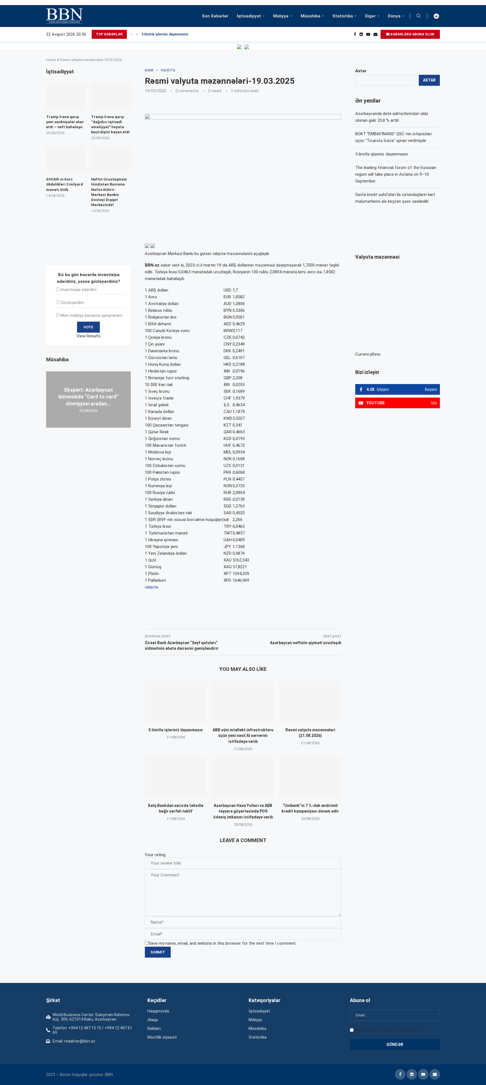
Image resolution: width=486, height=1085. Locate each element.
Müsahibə (310, 16)
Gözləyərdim (72, 302)
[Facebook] (355, 34)
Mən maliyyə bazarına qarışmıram (91, 315)
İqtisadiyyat (249, 16)
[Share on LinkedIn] (220, 621)
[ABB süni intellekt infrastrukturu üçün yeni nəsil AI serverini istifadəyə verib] (243, 701)
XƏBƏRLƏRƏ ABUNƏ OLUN (412, 34)
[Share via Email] (271, 621)
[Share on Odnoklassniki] (233, 621)
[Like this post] (182, 621)
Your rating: (155, 854)
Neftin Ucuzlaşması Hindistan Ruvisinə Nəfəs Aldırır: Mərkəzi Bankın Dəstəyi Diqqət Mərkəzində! (109, 192)
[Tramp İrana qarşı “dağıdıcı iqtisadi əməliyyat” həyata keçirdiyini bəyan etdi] (111, 96)
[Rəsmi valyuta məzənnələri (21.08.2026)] (310, 701)
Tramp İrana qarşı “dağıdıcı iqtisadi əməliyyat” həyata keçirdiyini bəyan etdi (110, 124)
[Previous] (131, 34)
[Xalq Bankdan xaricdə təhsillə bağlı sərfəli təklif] (175, 777)
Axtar (360, 70)
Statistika (342, 16)
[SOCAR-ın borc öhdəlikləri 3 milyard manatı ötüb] (66, 159)
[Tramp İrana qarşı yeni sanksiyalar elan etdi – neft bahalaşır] (66, 96)
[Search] (418, 16)
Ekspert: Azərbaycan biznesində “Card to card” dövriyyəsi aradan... (88, 397)
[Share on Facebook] (195, 621)
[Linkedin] (361, 34)
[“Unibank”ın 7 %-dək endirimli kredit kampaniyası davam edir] (310, 777)
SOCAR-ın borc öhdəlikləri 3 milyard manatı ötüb (64, 184)
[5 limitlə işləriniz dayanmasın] (175, 701)
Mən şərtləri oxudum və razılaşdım (386, 1029)
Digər (370, 16)
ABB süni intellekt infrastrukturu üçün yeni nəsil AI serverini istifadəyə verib (243, 736)
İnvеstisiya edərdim (78, 289)
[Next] (137, 34)
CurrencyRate (368, 354)
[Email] (375, 34)
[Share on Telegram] (258, 621)
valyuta (151, 587)
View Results (88, 336)
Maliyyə (281, 16)
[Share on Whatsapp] (245, 621)
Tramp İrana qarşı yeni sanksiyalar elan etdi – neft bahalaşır (65, 122)
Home (51, 60)
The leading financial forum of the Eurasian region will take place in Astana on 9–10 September (395, 174)
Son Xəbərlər (215, 16)
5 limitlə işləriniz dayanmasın (164, 34)
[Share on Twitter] (207, 621)
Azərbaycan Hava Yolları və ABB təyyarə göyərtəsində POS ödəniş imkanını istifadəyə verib (243, 811)
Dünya (394, 16)
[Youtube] (368, 34)
